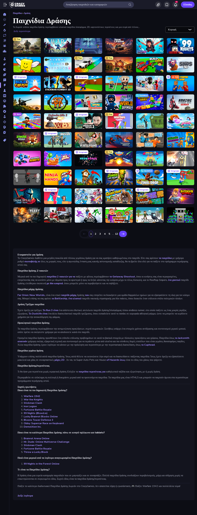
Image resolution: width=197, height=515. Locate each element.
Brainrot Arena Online (36, 438)
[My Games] (167, 5)
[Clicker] (4, 64)
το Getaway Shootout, (123, 276)
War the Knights (33, 399)
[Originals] (4, 40)
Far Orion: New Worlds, (31, 295)
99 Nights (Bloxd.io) (36, 413)
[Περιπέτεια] (4, 111)
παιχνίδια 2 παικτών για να (60, 276)
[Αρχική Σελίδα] (4, 14)
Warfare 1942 (32, 396)
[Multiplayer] (4, 45)
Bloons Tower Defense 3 (38, 420)
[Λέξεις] (4, 95)
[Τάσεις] (4, 30)
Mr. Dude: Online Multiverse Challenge (46, 442)
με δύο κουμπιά (55, 283)
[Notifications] (175, 5)
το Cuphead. (148, 345)
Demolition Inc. (32, 426)
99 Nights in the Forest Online (41, 463)
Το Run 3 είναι (50, 310)
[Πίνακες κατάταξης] (4, 51)
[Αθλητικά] (4, 74)
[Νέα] (4, 24)
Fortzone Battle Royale (38, 409)
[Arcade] (4, 59)
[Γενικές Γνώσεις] (4, 80)
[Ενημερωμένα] (4, 35)
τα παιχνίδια (165, 258)
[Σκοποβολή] (4, 122)
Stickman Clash (33, 403)
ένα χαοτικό (174, 280)
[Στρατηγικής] (4, 127)
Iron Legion (30, 406)
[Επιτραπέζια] (4, 90)
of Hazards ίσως (116, 360)
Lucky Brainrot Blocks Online (41, 416)
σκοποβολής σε (32, 261)
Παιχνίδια (17, 13)
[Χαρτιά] (4, 132)
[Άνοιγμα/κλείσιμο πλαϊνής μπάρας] (5, 4)
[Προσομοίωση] (4, 116)
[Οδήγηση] (4, 101)
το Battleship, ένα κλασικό (66, 298)
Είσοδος (187, 4)
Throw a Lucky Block (36, 452)
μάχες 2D (59, 360)
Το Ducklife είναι (38, 313)
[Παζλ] (4, 106)
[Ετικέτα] (4, 140)
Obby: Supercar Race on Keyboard (44, 423)
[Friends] (158, 5)
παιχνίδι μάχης (68, 295)
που (87, 295)
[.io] (4, 69)
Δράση (27, 13)
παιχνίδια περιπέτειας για (92, 371)
